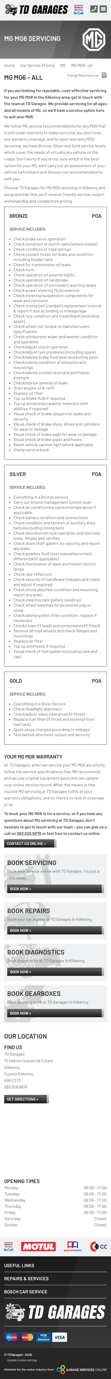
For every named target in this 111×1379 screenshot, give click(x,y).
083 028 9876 (29, 833)
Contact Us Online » (26, 843)
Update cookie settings (22, 1360)
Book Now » (20, 888)
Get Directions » (22, 1099)
